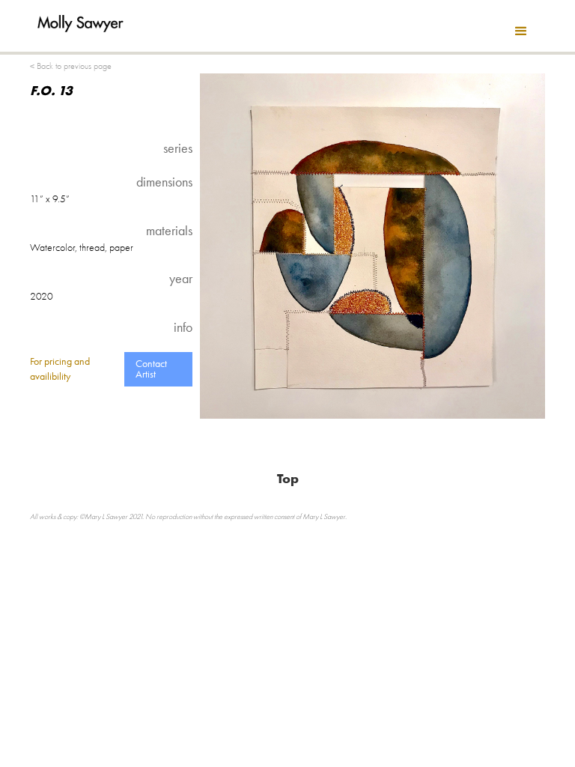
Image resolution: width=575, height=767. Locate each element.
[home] (80, 16)
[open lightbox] (372, 246)
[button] (521, 31)
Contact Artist (151, 369)
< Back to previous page (71, 66)
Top (288, 478)
